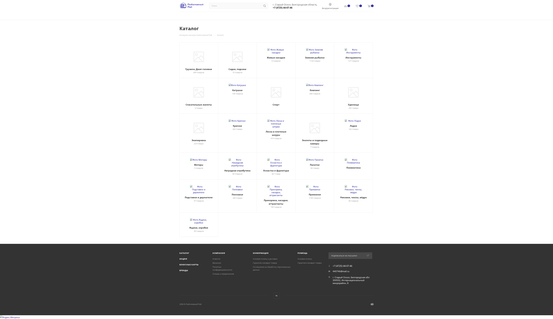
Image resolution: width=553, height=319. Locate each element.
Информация (261, 253)
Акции (183, 259)
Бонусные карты (189, 264)
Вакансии (217, 263)
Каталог (184, 253)
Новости (216, 259)
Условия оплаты (305, 259)
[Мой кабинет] (330, 4)
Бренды (183, 270)
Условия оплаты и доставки (265, 259)
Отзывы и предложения (223, 274)
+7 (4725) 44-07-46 (282, 7)
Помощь (302, 253)
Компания (219, 253)
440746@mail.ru (341, 271)
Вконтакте (276, 296)
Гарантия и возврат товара (265, 263)
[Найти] (264, 6)
